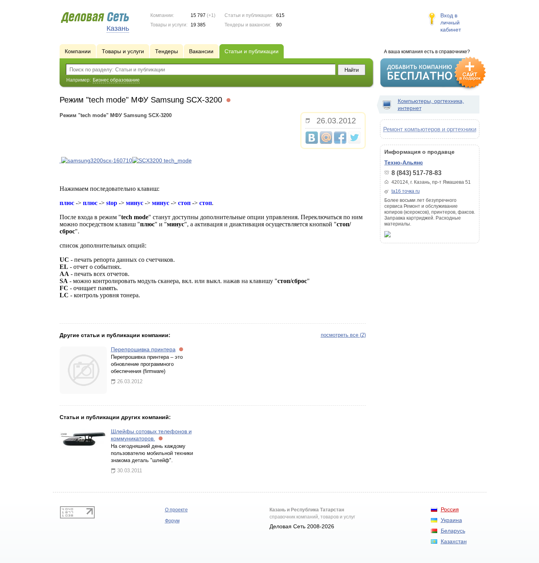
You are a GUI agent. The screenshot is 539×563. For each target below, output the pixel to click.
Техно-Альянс (403, 162)
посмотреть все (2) (343, 335)
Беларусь (453, 531)
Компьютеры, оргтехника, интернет (431, 104)
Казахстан (454, 541)
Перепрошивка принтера (143, 349)
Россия (450, 509)
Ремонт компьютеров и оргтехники (429, 129)
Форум (172, 521)
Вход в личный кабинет (450, 22)
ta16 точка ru (405, 191)
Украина (451, 520)
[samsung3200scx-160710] (60, 160)
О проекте (176, 510)
